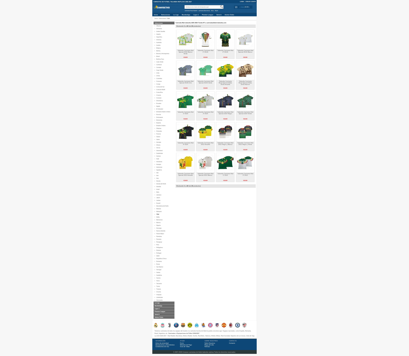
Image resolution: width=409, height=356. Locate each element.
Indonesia (159, 167)
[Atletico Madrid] (217, 325)
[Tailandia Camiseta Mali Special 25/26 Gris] (185, 70)
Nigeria (158, 225)
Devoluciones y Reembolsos (165, 345)
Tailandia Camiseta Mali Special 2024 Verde (245, 112)
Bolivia (158, 51)
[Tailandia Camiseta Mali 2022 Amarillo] (205, 132)
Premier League (207, 15)
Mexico (158, 222)
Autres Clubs (229, 15)
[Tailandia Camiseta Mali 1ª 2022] (225, 162)
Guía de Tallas (185, 346)
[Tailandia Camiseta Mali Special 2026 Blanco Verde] (185, 39)
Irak (157, 172)
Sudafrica (159, 275)
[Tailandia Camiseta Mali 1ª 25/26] (205, 39)
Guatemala (159, 153)
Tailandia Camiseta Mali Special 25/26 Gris (186, 82)
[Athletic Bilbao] (244, 325)
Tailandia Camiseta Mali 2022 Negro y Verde (245, 143)
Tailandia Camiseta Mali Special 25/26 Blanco (245, 51)
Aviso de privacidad (162, 343)
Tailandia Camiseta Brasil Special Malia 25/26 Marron (245, 82)
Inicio (156, 15)
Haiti (157, 159)
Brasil (158, 56)
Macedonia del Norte (162, 206)
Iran (157, 175)
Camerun (159, 64)
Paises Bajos (160, 233)
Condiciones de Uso (162, 346)
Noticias (207, 346)
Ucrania (158, 292)
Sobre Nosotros (209, 343)
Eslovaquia (159, 117)
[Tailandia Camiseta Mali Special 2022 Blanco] (205, 162)
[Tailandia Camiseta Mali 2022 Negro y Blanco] (225, 132)
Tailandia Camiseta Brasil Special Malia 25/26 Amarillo (225, 82)
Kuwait (158, 203)
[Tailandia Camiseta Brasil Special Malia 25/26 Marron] (245, 70)
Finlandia (159, 131)
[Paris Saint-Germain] (176, 325)
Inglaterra (159, 170)
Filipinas (158, 128)
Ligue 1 (196, 15)
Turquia (158, 289)
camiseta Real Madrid (191, 10)
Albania (158, 26)
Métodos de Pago (186, 345)
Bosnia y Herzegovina (162, 53)
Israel (158, 189)
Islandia (158, 186)
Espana (158, 123)
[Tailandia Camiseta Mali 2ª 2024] (205, 101)
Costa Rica (159, 92)
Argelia (158, 34)
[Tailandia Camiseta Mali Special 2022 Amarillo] (185, 162)
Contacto (232, 343)
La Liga (176, 15)
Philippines (159, 247)
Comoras (159, 81)
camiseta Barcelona (204, 10)
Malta (158, 217)
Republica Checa (161, 258)
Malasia (158, 208)
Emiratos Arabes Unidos (163, 112)
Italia (157, 192)
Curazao (158, 98)
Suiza (158, 281)
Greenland (159, 150)
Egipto (158, 106)
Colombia (159, 78)
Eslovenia (159, 120)
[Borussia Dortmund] (189, 325)
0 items (242, 7)
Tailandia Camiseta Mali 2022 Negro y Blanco (225, 143)
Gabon (158, 136)
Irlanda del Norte (161, 184)
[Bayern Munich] (210, 325)
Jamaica (158, 195)
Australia (158, 42)
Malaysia (159, 211)
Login (242, 1)
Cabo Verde (159, 62)
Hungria (158, 164)
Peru (157, 245)
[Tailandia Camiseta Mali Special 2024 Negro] (225, 101)
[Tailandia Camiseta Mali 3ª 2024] (185, 132)
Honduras (159, 161)
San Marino (159, 267)
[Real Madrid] (155, 325)
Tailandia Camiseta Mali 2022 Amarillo (205, 143)
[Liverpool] (162, 325)
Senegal (158, 269)
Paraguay (159, 242)
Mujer (216, 10)
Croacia (158, 95)
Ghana (158, 145)
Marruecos (159, 220)
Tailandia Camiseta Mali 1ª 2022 (225, 174)
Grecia (158, 148)
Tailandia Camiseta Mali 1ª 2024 (186, 112)
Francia (158, 134)
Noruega (158, 228)
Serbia (158, 272)
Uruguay (158, 294)
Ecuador (158, 103)
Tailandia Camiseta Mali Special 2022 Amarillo (186, 174)
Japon (158, 197)
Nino (212, 10)
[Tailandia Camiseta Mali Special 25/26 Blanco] (245, 39)
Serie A (218, 15)
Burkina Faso (160, 59)
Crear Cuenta (251, 1)
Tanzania (159, 283)
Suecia (158, 278)
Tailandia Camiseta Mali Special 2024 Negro (225, 112)
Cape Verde (159, 70)
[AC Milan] (230, 325)
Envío (182, 343)
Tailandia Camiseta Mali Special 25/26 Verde (205, 82)
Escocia (158, 114)
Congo (158, 84)
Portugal (158, 253)
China (158, 76)
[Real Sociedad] (203, 325)
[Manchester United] (224, 325)
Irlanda (158, 181)
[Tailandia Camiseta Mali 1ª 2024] (185, 101)
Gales (158, 139)
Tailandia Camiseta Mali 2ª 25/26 (225, 51)
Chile (157, 73)
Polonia (158, 250)
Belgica (158, 48)
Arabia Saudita (160, 31)
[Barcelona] (183, 325)
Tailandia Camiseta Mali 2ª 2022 (245, 174)
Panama (158, 239)
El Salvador (159, 109)
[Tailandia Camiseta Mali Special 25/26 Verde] (205, 70)
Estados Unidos (161, 125)
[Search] (221, 7)
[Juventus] (169, 325)
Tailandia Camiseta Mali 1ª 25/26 (205, 51)
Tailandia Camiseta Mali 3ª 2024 (186, 143)
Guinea (158, 156)
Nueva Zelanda (160, 231)
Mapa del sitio (209, 345)
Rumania (159, 261)
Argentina (159, 37)
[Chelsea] (237, 325)
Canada (158, 67)
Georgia (158, 142)
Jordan (158, 200)
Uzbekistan (159, 297)
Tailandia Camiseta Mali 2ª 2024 (205, 112)
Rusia (158, 264)
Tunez (158, 286)
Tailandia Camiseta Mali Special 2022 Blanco (205, 174)
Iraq (157, 178)
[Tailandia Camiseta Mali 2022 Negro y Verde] (245, 132)
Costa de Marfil (160, 89)
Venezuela (159, 300)
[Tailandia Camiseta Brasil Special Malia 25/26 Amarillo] (225, 70)
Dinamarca (159, 100)
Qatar (158, 256)
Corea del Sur (160, 87)
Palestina (159, 236)
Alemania (159, 28)
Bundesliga (186, 15)
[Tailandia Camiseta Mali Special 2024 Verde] (245, 101)
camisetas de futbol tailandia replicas (201, 352)
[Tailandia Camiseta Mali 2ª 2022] (245, 162)
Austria (158, 45)
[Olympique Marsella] (196, 325)
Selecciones (165, 15)
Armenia (158, 39)
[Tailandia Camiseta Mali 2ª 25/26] (225, 39)
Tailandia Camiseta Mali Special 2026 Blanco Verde (186, 52)
